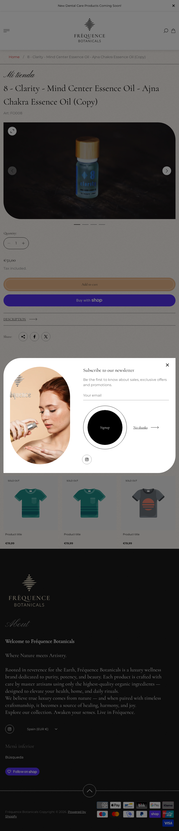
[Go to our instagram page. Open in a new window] (87, 459)
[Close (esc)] (167, 365)
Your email (92, 395)
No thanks (140, 427)
